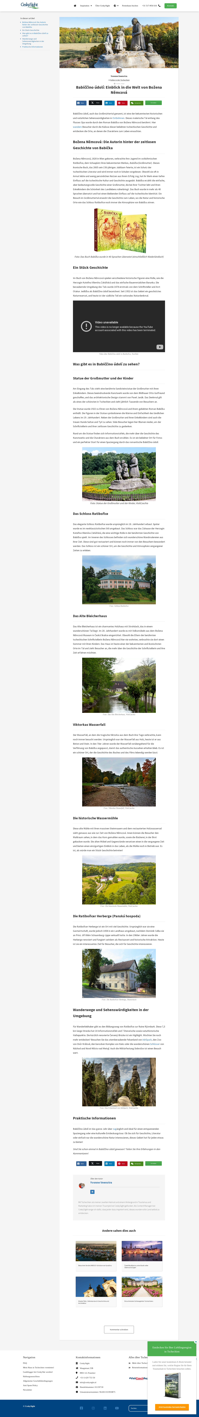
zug (114, 1128)
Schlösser (155, 1044)
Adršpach (147, 1039)
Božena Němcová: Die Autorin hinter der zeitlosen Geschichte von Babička (35, 24)
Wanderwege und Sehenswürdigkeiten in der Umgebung (33, 41)
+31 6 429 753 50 (87, 1378)
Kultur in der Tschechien (120, 80)
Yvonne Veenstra (119, 76)
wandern (77, 126)
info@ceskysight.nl (88, 1382)
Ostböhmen (118, 118)
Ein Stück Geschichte (30, 30)
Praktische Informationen (32, 47)
